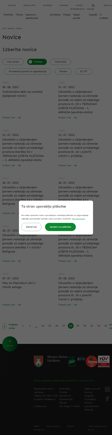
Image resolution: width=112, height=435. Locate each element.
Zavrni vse (31, 227)
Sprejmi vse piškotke (60, 227)
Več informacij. (78, 219)
